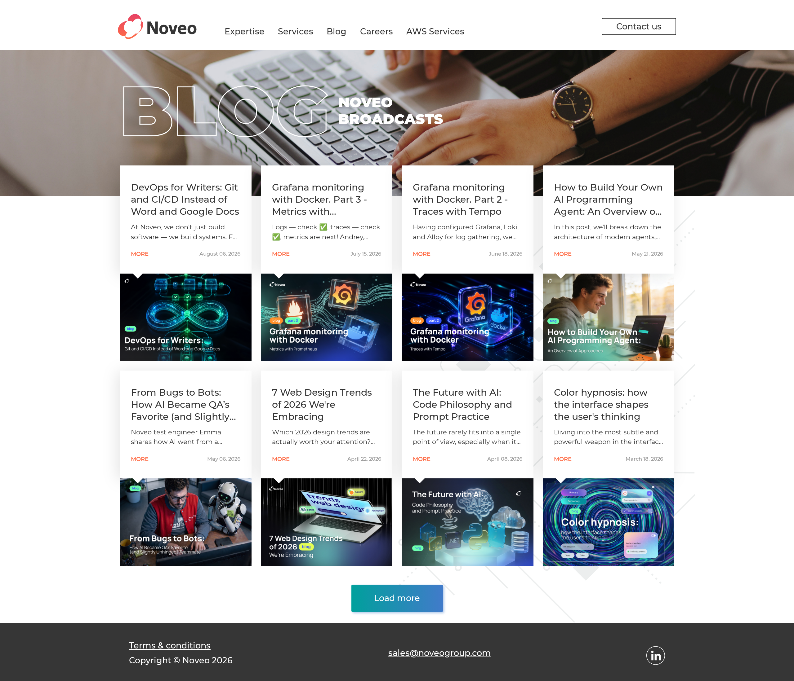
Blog (336, 31)
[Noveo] (157, 26)
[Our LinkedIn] (655, 655)
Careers (376, 31)
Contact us (639, 26)
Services (295, 31)
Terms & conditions (170, 645)
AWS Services (435, 31)
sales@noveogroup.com (439, 653)
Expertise (245, 31)
